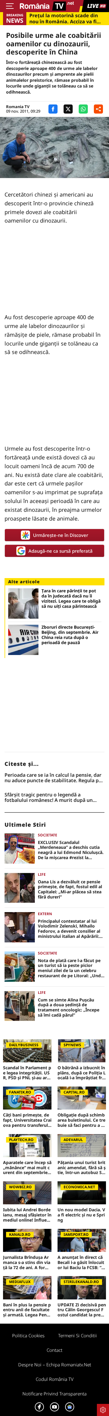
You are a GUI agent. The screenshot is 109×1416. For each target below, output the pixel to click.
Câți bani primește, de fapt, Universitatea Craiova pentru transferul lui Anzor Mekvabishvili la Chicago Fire (27, 1120)
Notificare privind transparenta (54, 1393)
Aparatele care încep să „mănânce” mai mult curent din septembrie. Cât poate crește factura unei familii (27, 1167)
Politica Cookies (28, 1335)
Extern (45, 913)
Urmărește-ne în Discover (60, 535)
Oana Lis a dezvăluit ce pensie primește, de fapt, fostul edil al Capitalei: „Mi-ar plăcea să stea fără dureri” (70, 889)
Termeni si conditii (77, 1335)
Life (42, 874)
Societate (47, 835)
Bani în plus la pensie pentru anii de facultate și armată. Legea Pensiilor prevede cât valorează (27, 1310)
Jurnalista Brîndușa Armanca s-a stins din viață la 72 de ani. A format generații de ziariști (27, 1262)
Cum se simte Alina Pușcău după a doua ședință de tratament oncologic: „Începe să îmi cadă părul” (68, 1007)
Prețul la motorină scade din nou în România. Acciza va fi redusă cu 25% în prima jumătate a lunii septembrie (63, 18)
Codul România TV (55, 1379)
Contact (54, 1350)
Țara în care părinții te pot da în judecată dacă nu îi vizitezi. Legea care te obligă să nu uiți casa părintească (71, 598)
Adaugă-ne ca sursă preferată (60, 551)
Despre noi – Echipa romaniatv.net (54, 1364)
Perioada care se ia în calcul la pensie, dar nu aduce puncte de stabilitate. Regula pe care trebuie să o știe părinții (53, 778)
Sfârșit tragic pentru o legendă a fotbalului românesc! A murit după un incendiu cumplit (49, 797)
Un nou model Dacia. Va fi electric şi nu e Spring (81, 1214)
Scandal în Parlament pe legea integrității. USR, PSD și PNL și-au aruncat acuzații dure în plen (27, 1072)
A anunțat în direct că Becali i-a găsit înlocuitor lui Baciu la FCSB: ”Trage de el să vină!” (81, 1262)
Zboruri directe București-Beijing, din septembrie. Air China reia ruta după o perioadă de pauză (69, 635)
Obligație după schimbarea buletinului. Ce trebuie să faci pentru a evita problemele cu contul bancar (82, 1120)
